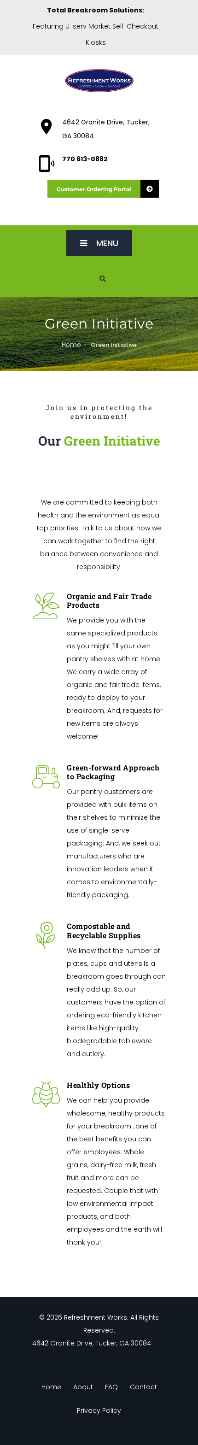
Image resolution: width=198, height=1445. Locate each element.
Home (71, 344)
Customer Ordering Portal (94, 189)
